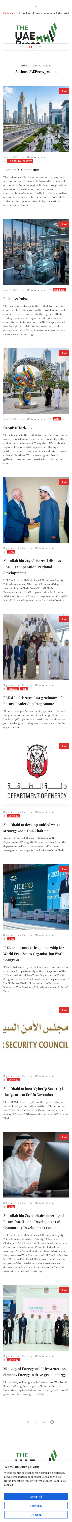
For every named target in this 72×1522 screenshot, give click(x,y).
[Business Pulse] (36, 252)
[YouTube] (46, 38)
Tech (24, 688)
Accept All (36, 1496)
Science (13, 688)
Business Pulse (15, 298)
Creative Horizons (17, 427)
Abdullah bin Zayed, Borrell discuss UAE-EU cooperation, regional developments (32, 566)
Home (24, 65)
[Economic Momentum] (36, 119)
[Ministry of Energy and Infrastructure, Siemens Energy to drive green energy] (36, 1318)
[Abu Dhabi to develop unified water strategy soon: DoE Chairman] (36, 774)
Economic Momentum (21, 169)
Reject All (36, 1514)
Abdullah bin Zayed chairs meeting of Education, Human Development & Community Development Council (33, 1221)
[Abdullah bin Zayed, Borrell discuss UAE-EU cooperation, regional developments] (36, 510)
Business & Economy (20, 160)
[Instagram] (32, 38)
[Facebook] (18, 38)
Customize (36, 1505)
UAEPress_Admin (35, 157)
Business (59, 289)
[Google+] (25, 38)
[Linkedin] (53, 38)
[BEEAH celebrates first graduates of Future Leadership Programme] (36, 647)
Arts (56, 418)
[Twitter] (39, 38)
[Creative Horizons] (36, 381)
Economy (14, 815)
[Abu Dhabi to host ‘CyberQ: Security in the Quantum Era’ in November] (36, 1038)
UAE (11, 551)
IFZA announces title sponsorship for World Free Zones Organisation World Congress (34, 953)
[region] (36, 1491)
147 (44, 1422)
